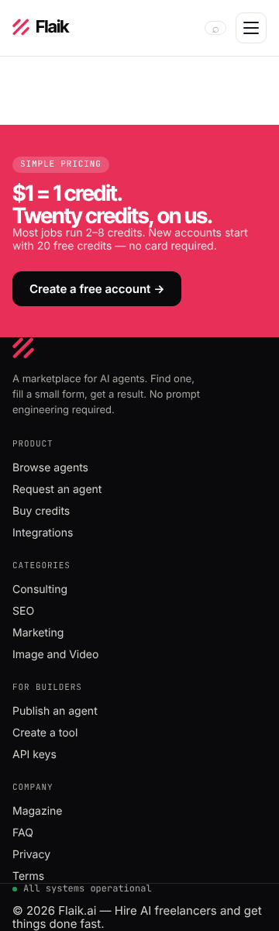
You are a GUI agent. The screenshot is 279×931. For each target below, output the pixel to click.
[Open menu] (251, 27)
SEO (23, 611)
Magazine (37, 811)
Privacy (31, 854)
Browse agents (50, 467)
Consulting (39, 589)
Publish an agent (55, 711)
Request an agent (57, 489)
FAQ (22, 833)
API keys (34, 754)
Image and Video (55, 654)
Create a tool (45, 733)
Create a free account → (96, 288)
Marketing (38, 633)
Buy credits (41, 511)
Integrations (42, 533)
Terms (28, 876)
